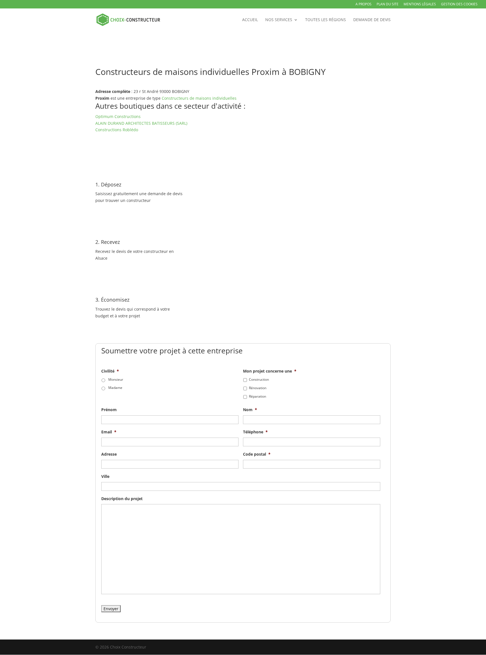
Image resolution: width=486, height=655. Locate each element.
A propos (364, 4)
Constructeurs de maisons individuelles (199, 98)
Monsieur (115, 379)
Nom (250, 409)
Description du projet (122, 498)
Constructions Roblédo (116, 129)
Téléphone (255, 432)
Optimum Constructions (118, 116)
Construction (259, 379)
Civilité (110, 371)
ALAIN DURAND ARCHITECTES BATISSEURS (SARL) (141, 123)
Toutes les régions (325, 20)
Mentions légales (420, 4)
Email (108, 432)
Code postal (257, 454)
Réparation (257, 396)
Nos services (278, 20)
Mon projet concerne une (269, 371)
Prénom (109, 409)
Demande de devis (372, 20)
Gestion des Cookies (459, 4)
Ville (105, 476)
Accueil (250, 20)
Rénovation (257, 388)
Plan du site (388, 4)
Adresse (109, 454)
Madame (115, 387)
